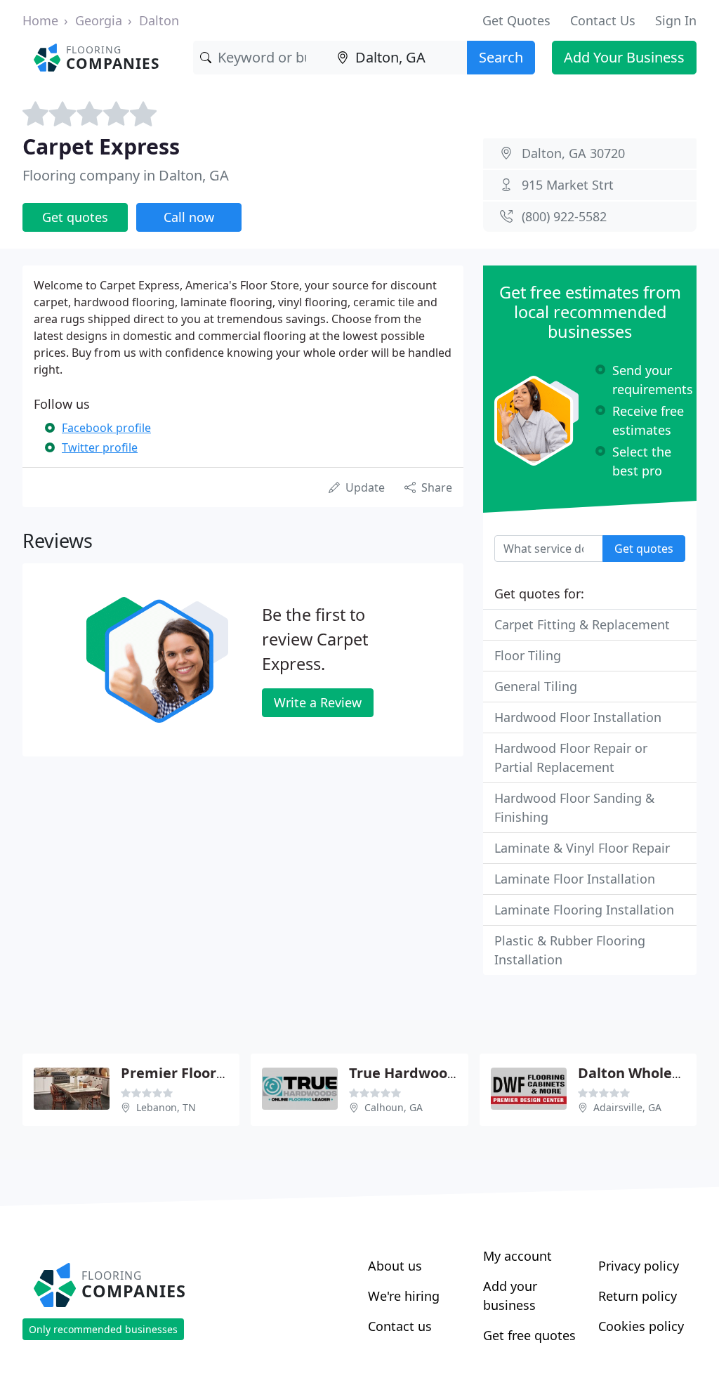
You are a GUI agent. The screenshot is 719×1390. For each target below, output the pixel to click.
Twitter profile (100, 447)
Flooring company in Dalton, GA (125, 175)
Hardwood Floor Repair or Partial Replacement (570, 757)
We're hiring (404, 1295)
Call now (189, 217)
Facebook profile (106, 427)
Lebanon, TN (166, 1107)
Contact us (400, 1326)
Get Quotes (516, 20)
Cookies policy (641, 1326)
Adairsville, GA (627, 1107)
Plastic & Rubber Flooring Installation (569, 950)
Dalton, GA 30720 (573, 153)
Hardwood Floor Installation (577, 717)
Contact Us (602, 20)
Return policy (637, 1295)
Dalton (159, 20)
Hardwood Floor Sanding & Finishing (574, 807)
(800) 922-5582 (564, 216)
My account (517, 1255)
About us (395, 1265)
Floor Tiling (527, 655)
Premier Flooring (180, 1072)
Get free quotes (529, 1335)
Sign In (676, 20)
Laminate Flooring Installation (584, 909)
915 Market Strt (568, 184)
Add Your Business (624, 57)
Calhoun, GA (393, 1107)
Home (40, 20)
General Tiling (535, 686)
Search (501, 57)
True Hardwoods (406, 1072)
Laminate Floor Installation (574, 878)
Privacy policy (638, 1265)
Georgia (98, 20)
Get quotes (75, 217)
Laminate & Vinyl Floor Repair (582, 847)
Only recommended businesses (103, 1329)
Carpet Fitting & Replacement (582, 624)
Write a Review (318, 702)
